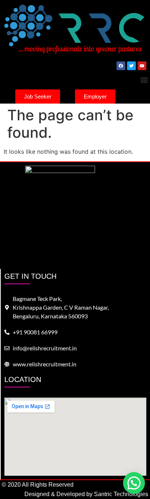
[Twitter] (131, 65)
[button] (144, 80)
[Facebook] (121, 65)
